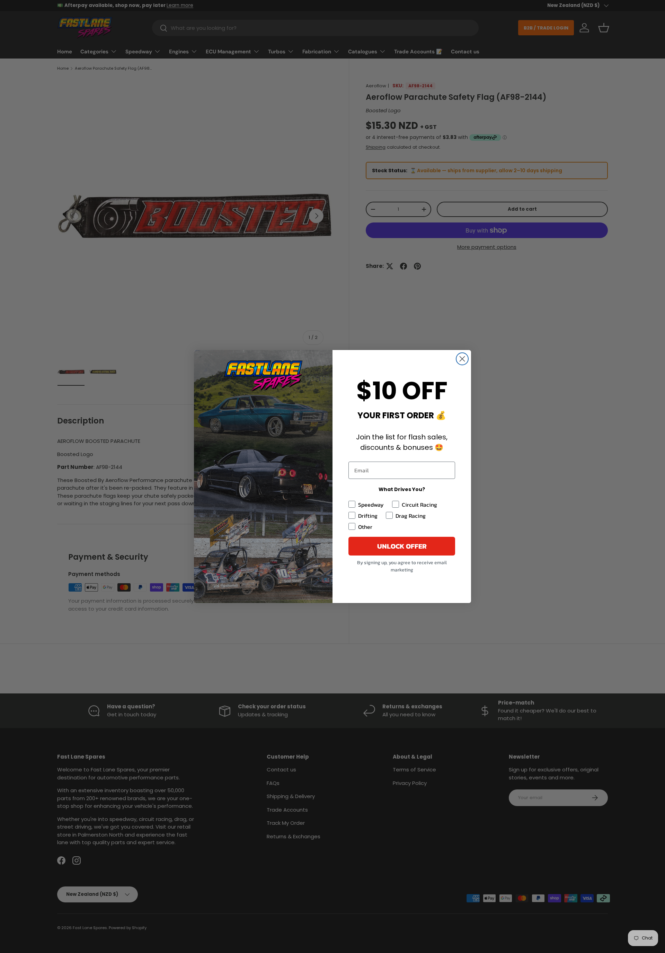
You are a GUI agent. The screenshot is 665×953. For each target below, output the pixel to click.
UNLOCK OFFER (402, 546)
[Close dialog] (462, 359)
